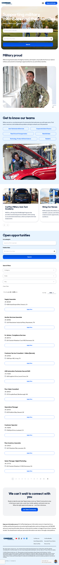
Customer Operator (11, 425)
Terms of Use (47, 543)
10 (40, 478)
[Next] (7, 225)
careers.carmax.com (11, 548)
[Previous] (4, 225)
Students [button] (48, 139)
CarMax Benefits (48, 538)
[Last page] (47, 478)
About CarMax (37, 543)
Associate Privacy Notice (49, 541)
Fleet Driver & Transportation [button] (19, 134)
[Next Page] (44, 478)
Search (28, 44)
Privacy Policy (6, 560)
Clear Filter (6, 286)
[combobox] (28, 31)
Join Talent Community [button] (29, 509)
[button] (29, 270)
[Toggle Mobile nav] (43, 3)
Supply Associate (10, 299)
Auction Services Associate (13, 317)
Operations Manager (11, 407)
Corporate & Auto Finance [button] (43, 129)
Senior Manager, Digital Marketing (15, 461)
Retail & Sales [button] (46, 134)
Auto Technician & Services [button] (16, 129)
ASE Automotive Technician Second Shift (17, 371)
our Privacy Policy (47, 549)
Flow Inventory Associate (13, 443)
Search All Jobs (51, 3)
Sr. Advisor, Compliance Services (15, 335)
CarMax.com (36, 538)
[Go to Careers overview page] (7, 3)
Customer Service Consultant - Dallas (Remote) (20, 353)
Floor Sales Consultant (12, 389)
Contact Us (13, 560)
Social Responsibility (38, 541)
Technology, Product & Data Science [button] (20, 139)
